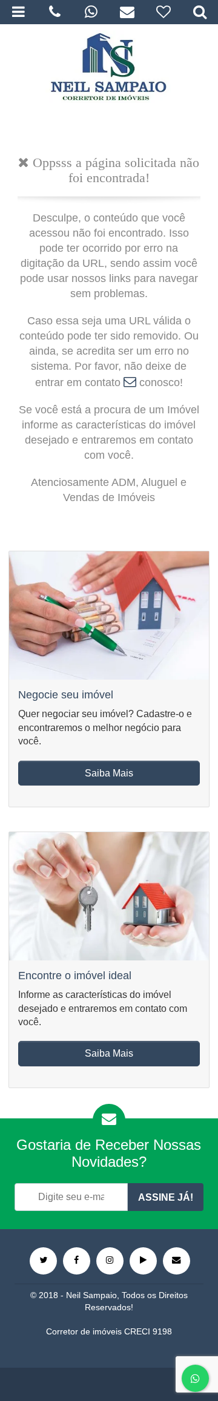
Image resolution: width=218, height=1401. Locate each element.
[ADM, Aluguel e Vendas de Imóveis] (108, 66)
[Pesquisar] (200, 12)
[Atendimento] (54, 12)
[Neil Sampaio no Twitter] (43, 1261)
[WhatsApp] (91, 12)
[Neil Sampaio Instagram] (110, 1261)
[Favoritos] (163, 12)
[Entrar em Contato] (130, 382)
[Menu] (18, 12)
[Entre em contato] (176, 1261)
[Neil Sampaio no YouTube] (143, 1261)
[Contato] (127, 12)
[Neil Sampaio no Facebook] (76, 1261)
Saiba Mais (109, 773)
